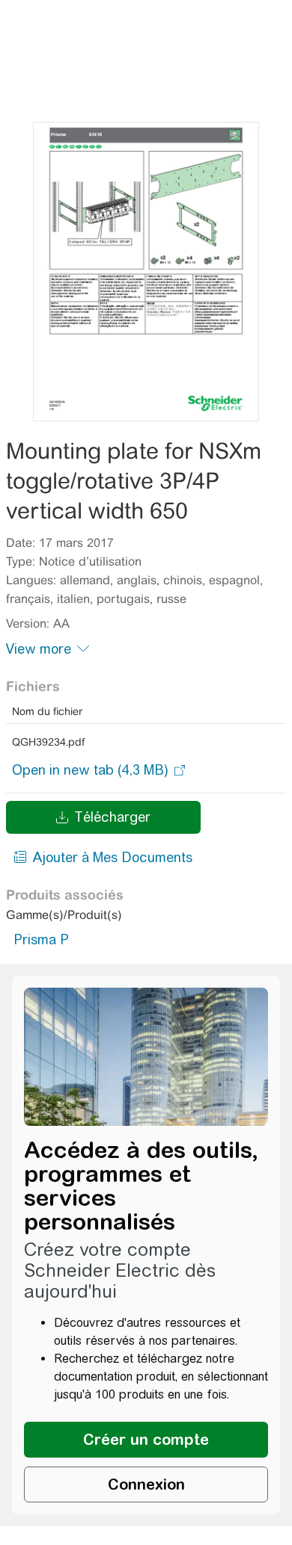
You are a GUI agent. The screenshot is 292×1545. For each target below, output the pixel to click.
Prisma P (41, 939)
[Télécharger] (145, 271)
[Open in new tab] (90, 770)
